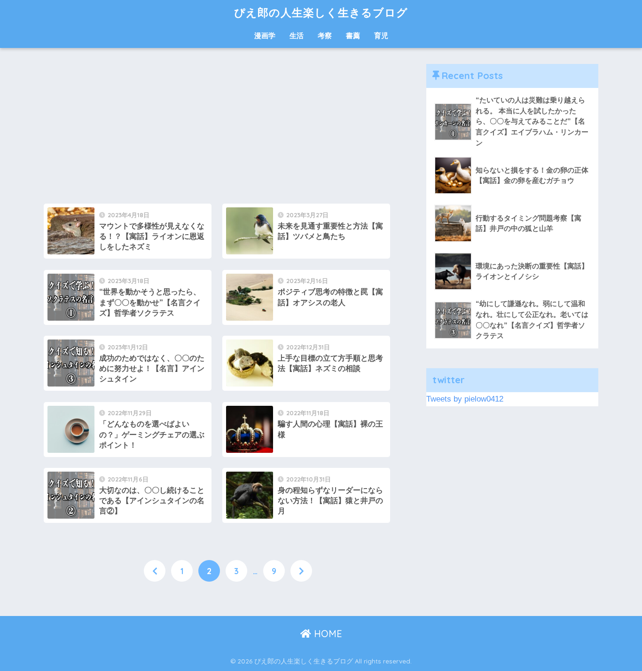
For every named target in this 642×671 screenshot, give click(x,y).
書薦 (353, 35)
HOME (326, 633)
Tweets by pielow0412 (464, 399)
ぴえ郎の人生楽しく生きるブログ (321, 12)
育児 (381, 35)
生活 (297, 35)
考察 (325, 35)
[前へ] (154, 571)
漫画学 (264, 35)
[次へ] (301, 571)
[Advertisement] (217, 130)
